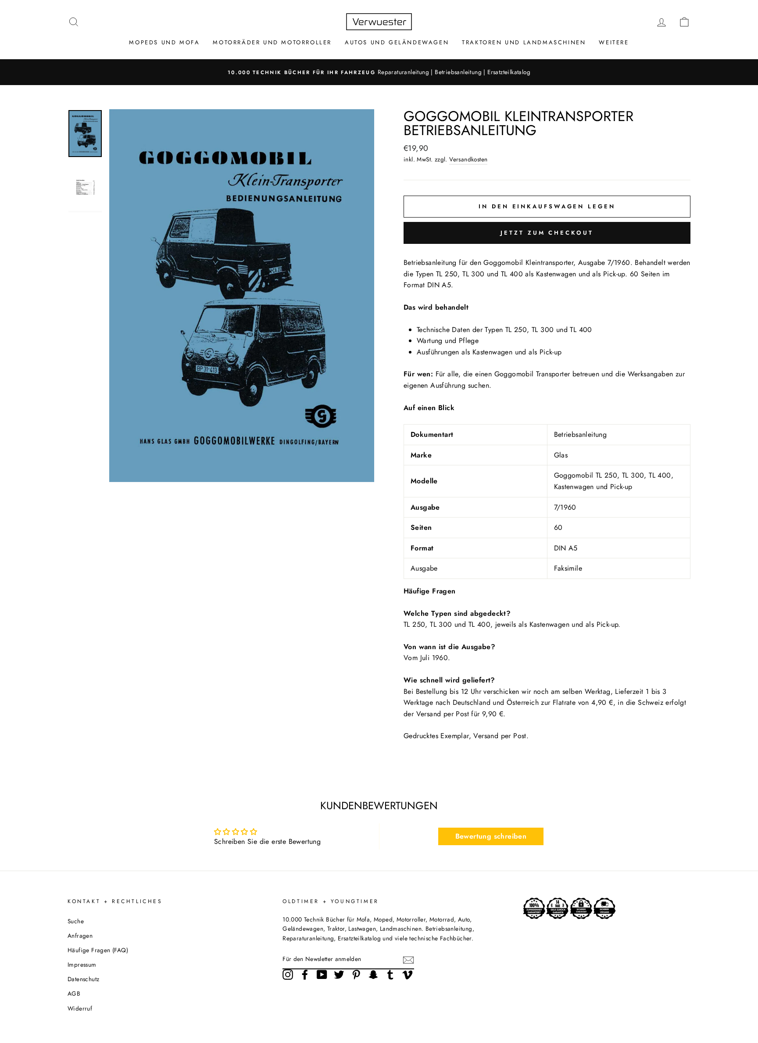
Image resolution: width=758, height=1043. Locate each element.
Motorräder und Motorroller (272, 42)
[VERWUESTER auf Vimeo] (407, 974)
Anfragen (80, 935)
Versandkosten (468, 159)
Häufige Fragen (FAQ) (98, 950)
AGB (74, 993)
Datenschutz (83, 979)
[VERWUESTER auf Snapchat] (373, 974)
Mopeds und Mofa (164, 42)
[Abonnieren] (408, 959)
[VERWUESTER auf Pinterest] (356, 974)
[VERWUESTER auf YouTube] (322, 974)
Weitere (614, 42)
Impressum (82, 964)
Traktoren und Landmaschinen (524, 42)
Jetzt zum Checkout (547, 233)
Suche (76, 921)
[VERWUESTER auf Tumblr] (390, 974)
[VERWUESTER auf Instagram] (287, 974)
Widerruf (80, 1008)
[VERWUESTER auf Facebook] (305, 974)
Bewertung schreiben (491, 836)
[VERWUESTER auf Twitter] (339, 974)
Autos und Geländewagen (397, 42)
